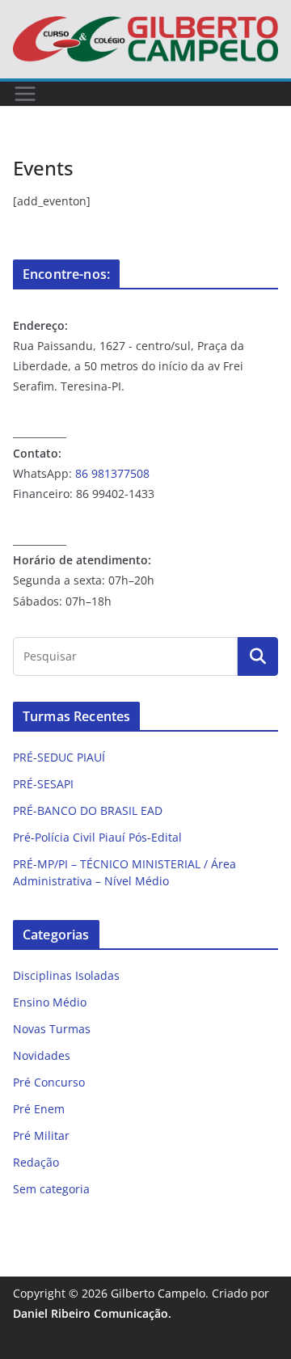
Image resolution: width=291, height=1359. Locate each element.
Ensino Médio (49, 1002)
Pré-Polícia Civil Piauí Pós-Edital (97, 837)
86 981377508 (112, 473)
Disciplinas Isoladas (66, 975)
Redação (36, 1162)
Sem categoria (51, 1189)
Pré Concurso (49, 1082)
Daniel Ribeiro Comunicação (90, 1313)
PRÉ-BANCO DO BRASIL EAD (87, 810)
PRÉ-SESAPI (43, 783)
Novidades (41, 1055)
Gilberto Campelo (158, 1293)
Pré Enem (39, 1108)
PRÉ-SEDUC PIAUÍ (59, 757)
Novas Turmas (52, 1028)
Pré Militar (41, 1135)
